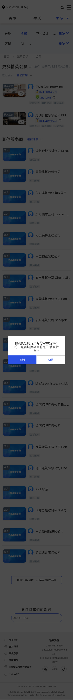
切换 (50, 360)
